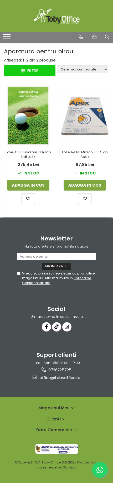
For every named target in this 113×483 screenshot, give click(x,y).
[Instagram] (66, 327)
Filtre (31, 70)
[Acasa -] (56, 16)
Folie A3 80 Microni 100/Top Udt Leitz (28, 154)
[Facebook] (46, 327)
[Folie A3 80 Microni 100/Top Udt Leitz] (28, 116)
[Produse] (7, 38)
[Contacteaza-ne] (81, 37)
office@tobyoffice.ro (59, 377)
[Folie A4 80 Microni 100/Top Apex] (84, 116)
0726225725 (59, 370)
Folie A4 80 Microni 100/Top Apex (85, 154)
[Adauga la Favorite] (28, 198)
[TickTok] (56, 327)
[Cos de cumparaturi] (94, 37)
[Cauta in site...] (107, 37)
